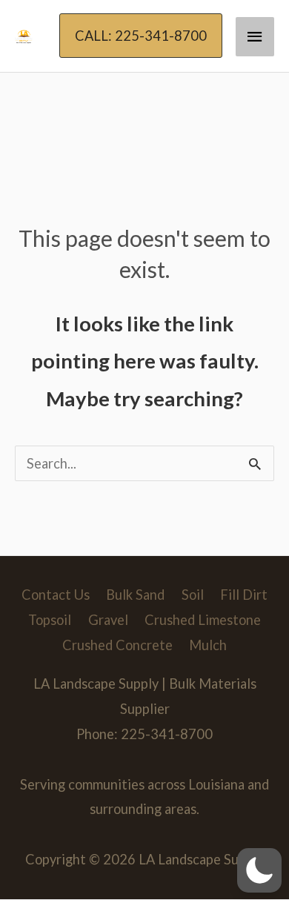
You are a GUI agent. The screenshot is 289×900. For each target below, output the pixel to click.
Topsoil (49, 620)
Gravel (108, 620)
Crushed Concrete (117, 645)
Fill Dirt (244, 594)
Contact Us (55, 594)
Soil (193, 594)
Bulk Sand (135, 594)
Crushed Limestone (202, 620)
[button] (140, 35)
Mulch (208, 645)
